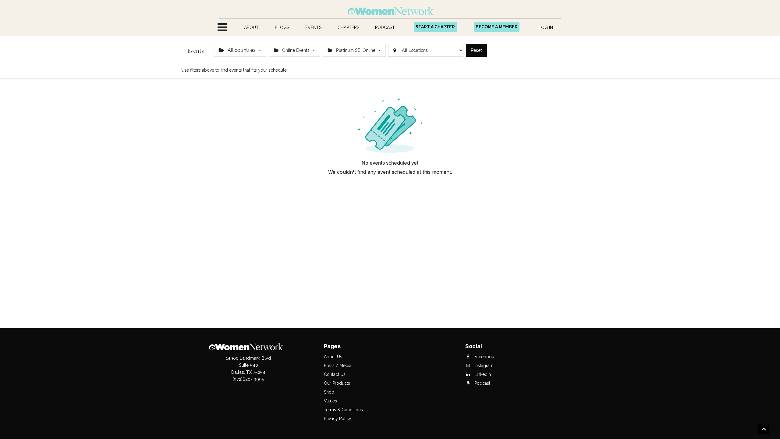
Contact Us (335, 374)
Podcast (481, 383)
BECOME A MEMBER (497, 26)
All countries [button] (242, 50)
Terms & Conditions (343, 409)
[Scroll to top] (763, 429)
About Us (333, 356)
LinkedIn (482, 374)
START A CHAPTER (435, 26)
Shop (329, 392)
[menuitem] (251, 27)
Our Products (337, 383)
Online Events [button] (296, 50)
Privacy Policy (337, 418)
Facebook (483, 356)
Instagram (483, 365)
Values (330, 400)
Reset (476, 50)
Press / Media (337, 365)
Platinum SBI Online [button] (355, 50)
